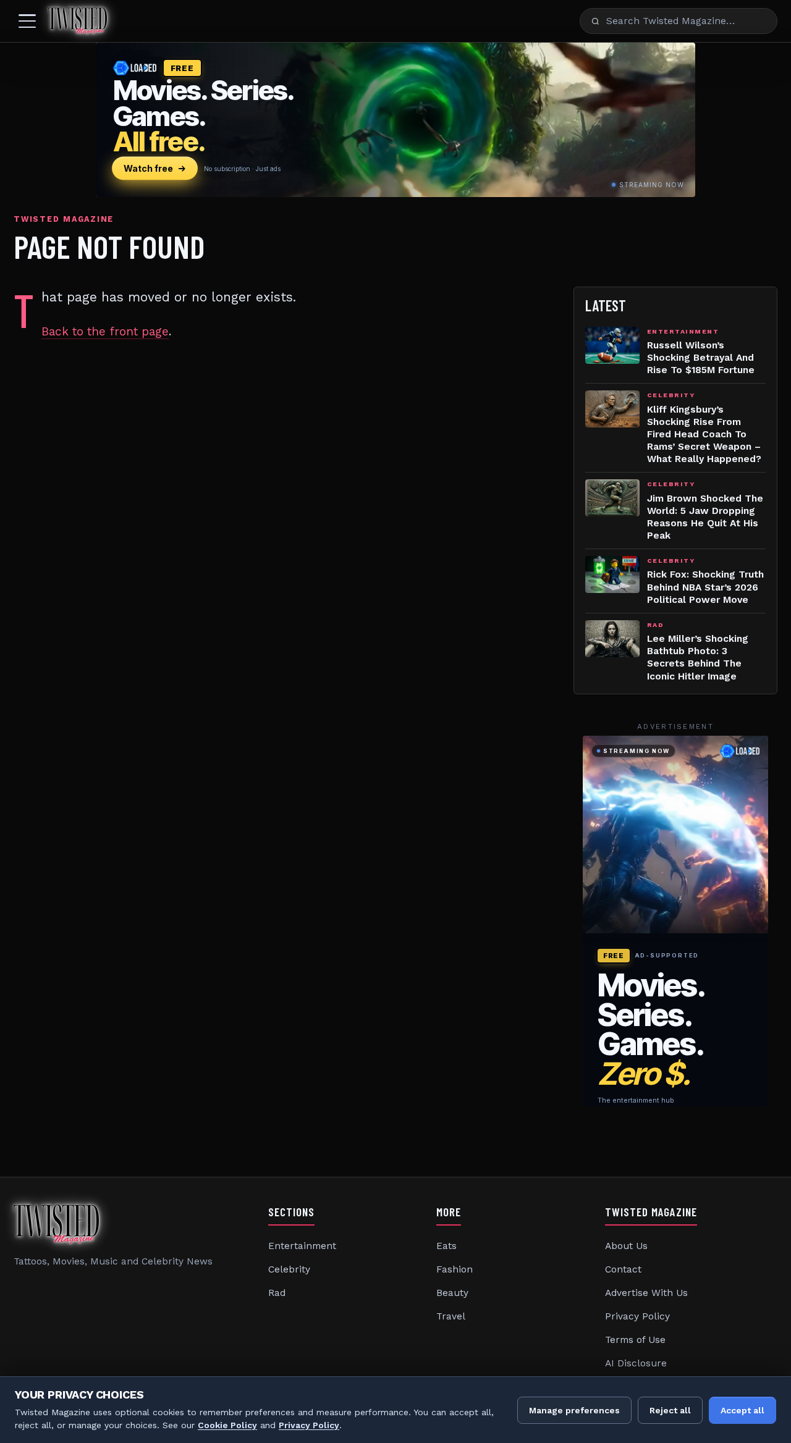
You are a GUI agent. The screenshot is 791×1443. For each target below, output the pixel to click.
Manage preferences (574, 1410)
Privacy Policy (637, 1316)
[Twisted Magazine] (77, 21)
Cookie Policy (227, 1425)
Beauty (452, 1292)
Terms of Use (635, 1339)
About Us (626, 1246)
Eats (446, 1246)
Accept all (742, 1410)
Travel (450, 1316)
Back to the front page (105, 331)
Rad (277, 1292)
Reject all (670, 1410)
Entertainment (302, 1246)
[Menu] (27, 21)
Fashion (454, 1269)
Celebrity (289, 1269)
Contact (623, 1269)
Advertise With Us (646, 1292)
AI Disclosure (636, 1363)
